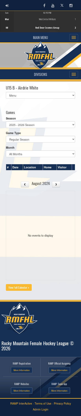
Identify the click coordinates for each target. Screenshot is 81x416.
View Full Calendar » (18, 287)
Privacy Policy (62, 403)
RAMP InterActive (21, 403)
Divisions (40, 74)
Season (11, 118)
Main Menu (40, 37)
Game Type (13, 133)
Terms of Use (43, 403)
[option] (40, 21)
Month (10, 147)
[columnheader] (8, 167)
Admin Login (40, 409)
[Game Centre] (40, 24)
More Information (22, 370)
